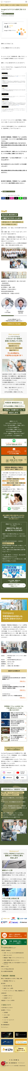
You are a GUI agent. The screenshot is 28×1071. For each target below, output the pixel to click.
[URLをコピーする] (25, 198)
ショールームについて (9, 1020)
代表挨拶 (6, 1012)
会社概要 (6, 1017)
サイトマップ (21, 1063)
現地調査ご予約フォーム (9, 981)
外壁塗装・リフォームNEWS (7, 1000)
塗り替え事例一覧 (8, 986)
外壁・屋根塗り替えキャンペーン (11, 960)
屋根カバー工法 (4, 966)
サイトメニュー (4, 1027)
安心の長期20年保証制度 (7, 971)
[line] (15, 1060)
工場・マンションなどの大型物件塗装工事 (14, 953)
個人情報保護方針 (5, 1024)
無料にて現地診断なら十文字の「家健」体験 (11, 978)
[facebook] (9, 1060)
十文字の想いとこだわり (7, 1007)
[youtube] (16, 1060)
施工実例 (3, 983)
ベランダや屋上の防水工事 (7, 969)
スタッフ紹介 (7, 1015)
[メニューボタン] (26, 2)
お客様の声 (3, 993)
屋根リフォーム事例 (8, 988)
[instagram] (11, 1060)
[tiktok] (13, 1060)
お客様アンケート (8, 998)
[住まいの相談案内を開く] (3, 1063)
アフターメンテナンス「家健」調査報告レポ (14, 990)
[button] (3, 198)
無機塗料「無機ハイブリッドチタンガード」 (14, 957)
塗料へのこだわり (8, 955)
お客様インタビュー (8, 995)
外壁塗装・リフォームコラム (8, 13)
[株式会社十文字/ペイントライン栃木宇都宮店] (6, 2)
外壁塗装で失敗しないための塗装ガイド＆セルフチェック (15, 963)
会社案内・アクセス (5, 1010)
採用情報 (6, 1022)
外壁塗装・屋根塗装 (6, 950)
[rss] (18, 1060)
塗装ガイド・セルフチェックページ (13, 517)
